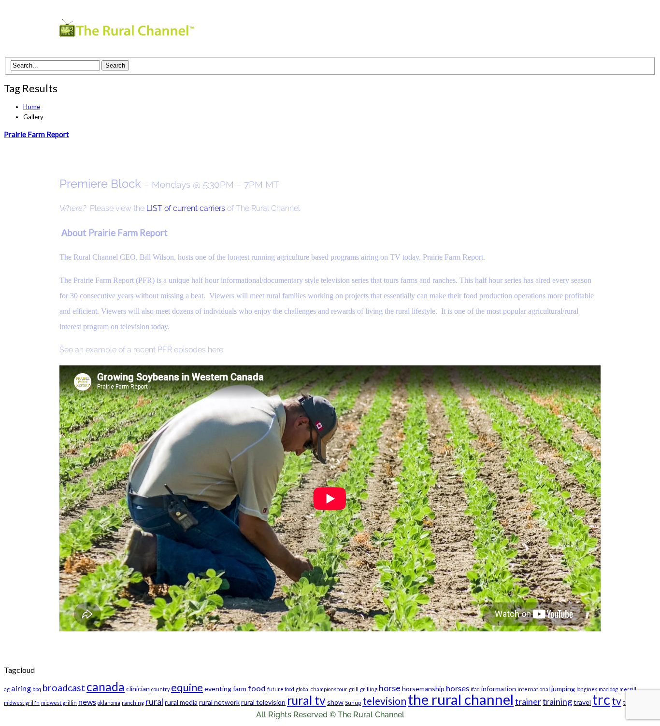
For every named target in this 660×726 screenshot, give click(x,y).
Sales (523, 30)
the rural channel (461, 699)
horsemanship (423, 688)
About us (479, 30)
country (160, 689)
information (498, 688)
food (257, 688)
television (384, 701)
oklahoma (109, 702)
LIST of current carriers (185, 208)
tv (616, 701)
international (533, 689)
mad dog (608, 689)
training (557, 701)
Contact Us (572, 30)
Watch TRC (372, 30)
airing (21, 688)
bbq (36, 689)
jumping (563, 688)
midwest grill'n (22, 702)
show (335, 702)
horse (390, 688)
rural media (181, 702)
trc (601, 699)
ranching (133, 702)
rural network (219, 702)
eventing (217, 688)
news (87, 701)
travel (582, 702)
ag (7, 689)
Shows (423, 30)
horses (457, 688)
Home (31, 107)
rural (154, 701)
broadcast (64, 687)
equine (187, 687)
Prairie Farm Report (36, 134)
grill (354, 689)
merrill (627, 689)
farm (239, 688)
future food (280, 689)
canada (105, 687)
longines (586, 689)
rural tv (306, 700)
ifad (475, 689)
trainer (528, 701)
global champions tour (321, 689)
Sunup (353, 702)
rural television (263, 702)
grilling (368, 689)
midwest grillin (59, 702)
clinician (138, 688)
